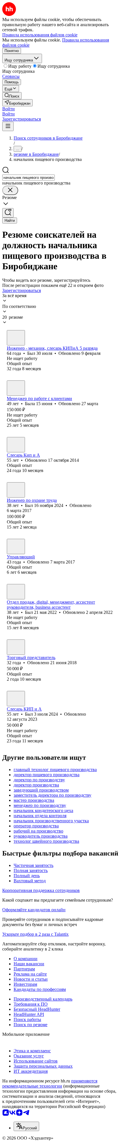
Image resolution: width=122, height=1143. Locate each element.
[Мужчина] (16, 337)
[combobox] (28, 178)
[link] (12, 95)
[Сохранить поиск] (8, 213)
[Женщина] (16, 388)
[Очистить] (10, 190)
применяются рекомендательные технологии (49, 1083)
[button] (8, 108)
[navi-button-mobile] (8, 126)
